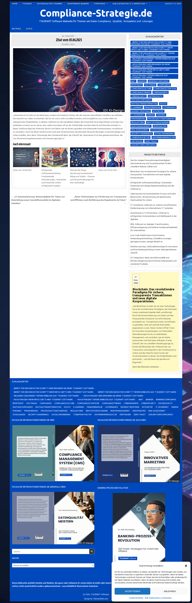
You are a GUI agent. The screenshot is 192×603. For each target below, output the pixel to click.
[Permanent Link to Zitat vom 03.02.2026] (111, 157)
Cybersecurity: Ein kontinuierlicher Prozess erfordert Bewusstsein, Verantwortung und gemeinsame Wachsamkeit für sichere (153, 197)
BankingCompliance (158, 81)
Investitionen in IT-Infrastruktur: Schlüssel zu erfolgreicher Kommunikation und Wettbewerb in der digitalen (153, 216)
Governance (169, 107)
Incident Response (140, 111)
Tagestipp (69, 36)
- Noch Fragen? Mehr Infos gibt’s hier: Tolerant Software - (150, 71)
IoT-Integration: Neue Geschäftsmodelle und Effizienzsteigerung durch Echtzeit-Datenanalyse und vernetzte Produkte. (153, 261)
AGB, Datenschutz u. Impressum (158, 598)
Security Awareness (141, 134)
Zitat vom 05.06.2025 (69, 40)
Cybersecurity (138, 96)
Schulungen (157, 130)
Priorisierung (138, 119)
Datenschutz (155, 96)
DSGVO (163, 104)
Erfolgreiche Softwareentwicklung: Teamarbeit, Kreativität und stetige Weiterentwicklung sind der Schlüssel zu (152, 185)
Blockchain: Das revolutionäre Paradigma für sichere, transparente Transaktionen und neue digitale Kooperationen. (153, 174)
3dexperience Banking (78, 4)
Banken (142, 81)
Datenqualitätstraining (50, 4)
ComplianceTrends (141, 92)
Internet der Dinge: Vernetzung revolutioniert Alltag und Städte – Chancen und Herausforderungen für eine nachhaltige (82, 176)
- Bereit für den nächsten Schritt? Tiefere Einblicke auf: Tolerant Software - (153, 54)
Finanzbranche (152, 107)
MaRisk (150, 115)
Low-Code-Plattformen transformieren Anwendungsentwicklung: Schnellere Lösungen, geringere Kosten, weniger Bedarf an (151, 238)
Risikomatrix (159, 126)
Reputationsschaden (158, 122)
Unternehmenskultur (163, 137)
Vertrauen (136, 141)
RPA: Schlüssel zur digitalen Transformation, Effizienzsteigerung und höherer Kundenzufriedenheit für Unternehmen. (153, 227)
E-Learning (136, 107)
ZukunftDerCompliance (143, 145)
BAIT (133, 81)
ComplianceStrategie (165, 89)
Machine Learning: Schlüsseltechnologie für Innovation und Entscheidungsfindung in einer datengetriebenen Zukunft (154, 249)
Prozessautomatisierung (161, 119)
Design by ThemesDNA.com (96, 599)
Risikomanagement (141, 126)
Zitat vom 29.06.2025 (22, 170)
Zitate (29, 29)
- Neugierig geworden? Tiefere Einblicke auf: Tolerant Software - (153, 60)
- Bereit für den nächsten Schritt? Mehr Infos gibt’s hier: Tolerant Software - (152, 49)
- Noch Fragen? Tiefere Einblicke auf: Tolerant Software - (149, 76)
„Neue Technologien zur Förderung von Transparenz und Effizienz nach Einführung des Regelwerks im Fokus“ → (98, 199)
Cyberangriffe (160, 92)
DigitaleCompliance (141, 100)
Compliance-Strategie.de (96, 13)
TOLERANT (27, 4)
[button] (186, 565)
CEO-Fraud (150, 85)
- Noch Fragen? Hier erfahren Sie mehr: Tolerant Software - (150, 65)
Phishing (161, 115)
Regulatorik (137, 122)
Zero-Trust (151, 141)
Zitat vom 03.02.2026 (107, 170)
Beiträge (16, 29)
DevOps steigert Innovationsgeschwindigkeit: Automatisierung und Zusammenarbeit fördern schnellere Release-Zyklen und (151, 163)
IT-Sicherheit (137, 115)
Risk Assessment (139, 130)
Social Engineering (164, 134)
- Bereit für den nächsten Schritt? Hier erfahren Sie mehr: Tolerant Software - (152, 43)
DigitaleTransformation (144, 104)
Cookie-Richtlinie (136, 598)
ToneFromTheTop (140, 137)
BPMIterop (136, 85)
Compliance (100, 4)
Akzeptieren (132, 591)
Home (15, 4)
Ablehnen (170, 591)
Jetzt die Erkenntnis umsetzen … (146, 367)
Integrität (158, 111)
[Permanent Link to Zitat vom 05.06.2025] (69, 80)
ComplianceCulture (141, 89)
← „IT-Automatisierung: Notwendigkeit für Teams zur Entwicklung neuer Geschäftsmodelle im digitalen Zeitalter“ (38, 199)
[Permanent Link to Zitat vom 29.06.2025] (26, 157)
